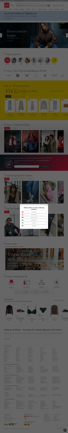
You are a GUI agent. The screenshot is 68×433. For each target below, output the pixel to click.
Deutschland (34, 217)
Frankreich (34, 220)
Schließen (47, 205)
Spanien (34, 225)
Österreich (34, 214)
